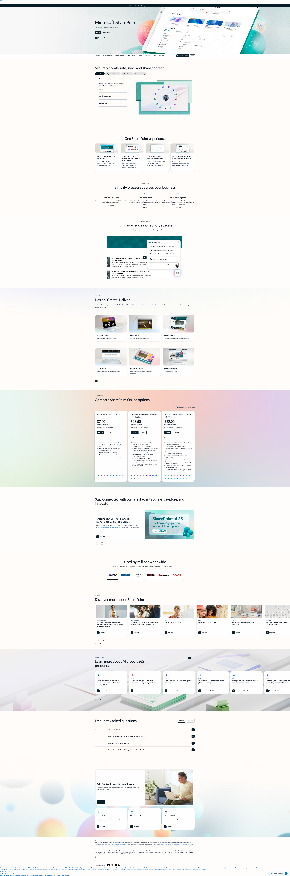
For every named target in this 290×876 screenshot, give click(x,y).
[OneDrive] (119, 475)
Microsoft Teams (47, 869)
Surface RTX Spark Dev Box (30, 868)
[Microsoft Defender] (184, 479)
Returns (114, 868)
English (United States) (5, 871)
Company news (164, 869)
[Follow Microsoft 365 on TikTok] (123, 865)
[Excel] (135, 475)
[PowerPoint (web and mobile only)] (104, 475)
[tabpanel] (145, 101)
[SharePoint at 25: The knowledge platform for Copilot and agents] (169, 524)
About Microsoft (156, 869)
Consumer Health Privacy (6, 875)
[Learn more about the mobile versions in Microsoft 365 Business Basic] (110, 444)
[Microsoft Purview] (187, 479)
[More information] (147, 444)
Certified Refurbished (128, 868)
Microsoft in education (160, 868)
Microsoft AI (3, 869)
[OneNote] (144, 475)
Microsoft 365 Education (198, 868)
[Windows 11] (177, 479)
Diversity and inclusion (188, 869)
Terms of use (41, 875)
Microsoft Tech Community (113, 869)
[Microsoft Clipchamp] (150, 475)
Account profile (87, 868)
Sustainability (203, 869)
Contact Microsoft (21, 875)
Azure (70, 869)
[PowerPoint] (138, 475)
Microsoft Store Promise (140, 868)
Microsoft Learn (86, 869)
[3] (95, 856)
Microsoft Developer (77, 869)
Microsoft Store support (106, 868)
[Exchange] (113, 475)
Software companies (136, 869)
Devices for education (171, 868)
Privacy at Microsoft (173, 869)
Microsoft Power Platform (36, 869)
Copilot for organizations (43, 868)
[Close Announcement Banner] (193, 6)
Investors (180, 869)
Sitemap (15, 875)
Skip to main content (5, 1)
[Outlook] (110, 475)
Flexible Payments (150, 868)
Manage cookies (34, 875)
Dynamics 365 (18, 869)
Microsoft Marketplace (125, 869)
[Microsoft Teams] (116, 475)
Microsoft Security (10, 869)
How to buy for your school (210, 868)
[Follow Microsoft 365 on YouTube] (115, 865)
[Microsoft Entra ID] (174, 479)
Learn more (132, 853)
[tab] (100, 73)
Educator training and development (226, 868)
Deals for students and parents (242, 868)
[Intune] (181, 479)
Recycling (59, 875)
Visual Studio (144, 869)
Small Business (65, 869)
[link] (97, 56)
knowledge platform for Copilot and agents (110, 527)
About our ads (65, 875)
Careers (150, 869)
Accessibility (197, 869)
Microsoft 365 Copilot (56, 869)
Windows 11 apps (79, 868)
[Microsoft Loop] (147, 475)
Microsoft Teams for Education (184, 868)
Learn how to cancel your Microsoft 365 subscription (114, 844)
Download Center (95, 868)
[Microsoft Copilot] (138, 478)
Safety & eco (53, 875)
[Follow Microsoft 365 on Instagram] (119, 865)
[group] (145, 524)
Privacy (28, 875)
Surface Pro (3, 868)
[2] (95, 848)
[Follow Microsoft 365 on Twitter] (112, 865)
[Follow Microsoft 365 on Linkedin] (108, 865)
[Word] (132, 475)
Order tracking (119, 868)
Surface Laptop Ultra (18, 868)
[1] (95, 840)
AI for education (254, 868)
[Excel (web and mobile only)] (101, 475)
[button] (145, 257)
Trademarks (47, 875)
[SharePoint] (122, 475)
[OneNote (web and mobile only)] (107, 475)
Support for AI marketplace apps (98, 869)
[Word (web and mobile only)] (98, 475)
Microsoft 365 (26, 869)
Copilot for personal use (55, 868)
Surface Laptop (9, 868)
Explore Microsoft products (68, 868)
